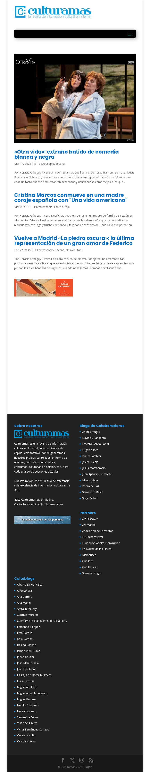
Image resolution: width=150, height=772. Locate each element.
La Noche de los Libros (97, 549)
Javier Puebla (90, 462)
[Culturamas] (42, 439)
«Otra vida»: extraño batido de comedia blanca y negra (66, 154)
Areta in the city (27, 609)
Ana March (24, 603)
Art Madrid (89, 525)
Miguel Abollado (27, 687)
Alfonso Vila (24, 590)
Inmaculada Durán (28, 651)
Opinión (71, 250)
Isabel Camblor (91, 456)
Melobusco (89, 555)
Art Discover (90, 519)
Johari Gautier (25, 657)
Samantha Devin (92, 492)
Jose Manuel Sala (28, 663)
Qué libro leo (90, 567)
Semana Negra (91, 573)
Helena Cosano (26, 645)
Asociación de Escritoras (97, 531)
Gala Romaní (25, 639)
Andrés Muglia (91, 432)
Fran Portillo (24, 633)
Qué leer (87, 561)
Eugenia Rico (90, 450)
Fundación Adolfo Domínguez (101, 543)
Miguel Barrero (26, 699)
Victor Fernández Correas (33, 729)
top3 (68, 207)
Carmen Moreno (27, 615)
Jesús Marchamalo (94, 468)
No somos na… (27, 711)
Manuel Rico (90, 480)
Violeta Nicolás (26, 735)
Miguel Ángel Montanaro (32, 693)
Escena (60, 163)
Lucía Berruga (26, 681)
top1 (80, 250)
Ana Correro (24, 596)
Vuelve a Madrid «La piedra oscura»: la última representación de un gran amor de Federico (74, 241)
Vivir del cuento (26, 741)
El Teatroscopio (44, 163)
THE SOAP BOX (27, 723)
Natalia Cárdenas (28, 705)
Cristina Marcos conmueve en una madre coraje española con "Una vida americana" (70, 198)
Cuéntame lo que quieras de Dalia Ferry (42, 621)
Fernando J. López (28, 627)
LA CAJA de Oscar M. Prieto (34, 675)
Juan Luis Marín (26, 669)
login (88, 767)
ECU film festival (92, 537)
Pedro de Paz (90, 486)
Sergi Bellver (90, 498)
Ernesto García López (95, 444)
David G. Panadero (94, 438)
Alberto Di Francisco (30, 584)
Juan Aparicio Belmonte (97, 474)
